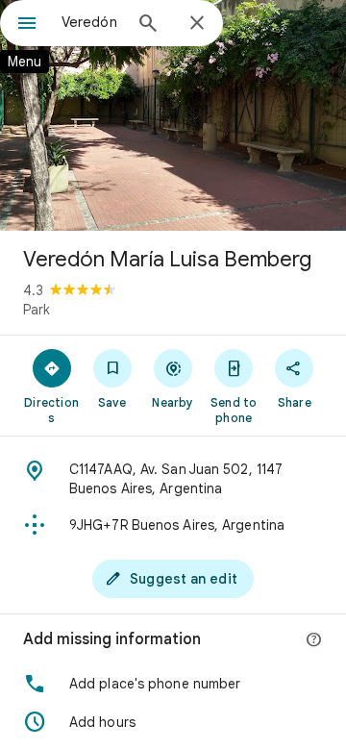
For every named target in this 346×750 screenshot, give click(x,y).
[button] (173, 683)
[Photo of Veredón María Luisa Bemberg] (173, 115)
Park (36, 309)
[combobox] (91, 22)
